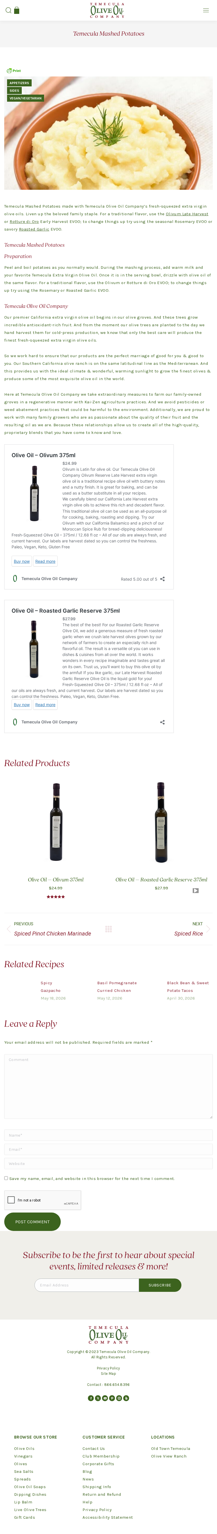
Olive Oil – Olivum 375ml (55, 880)
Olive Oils (24, 1448)
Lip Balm (23, 1502)
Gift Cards (24, 1517)
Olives (20, 1463)
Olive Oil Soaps (30, 1486)
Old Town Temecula (170, 1448)
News (88, 1479)
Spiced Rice (188, 929)
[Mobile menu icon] (206, 10)
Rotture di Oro (24, 221)
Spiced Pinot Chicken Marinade (52, 929)
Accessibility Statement (108, 1517)
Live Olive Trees (30, 1509)
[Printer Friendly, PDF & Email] (13, 72)
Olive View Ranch (168, 1456)
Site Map (108, 1373)
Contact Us (94, 1448)
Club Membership (101, 1456)
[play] (196, 890)
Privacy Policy (108, 1368)
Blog (87, 1471)
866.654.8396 (117, 1384)
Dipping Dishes (30, 1494)
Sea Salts (24, 1471)
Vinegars (23, 1456)
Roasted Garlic (34, 229)
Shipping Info (97, 1486)
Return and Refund (102, 1494)
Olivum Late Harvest (187, 213)
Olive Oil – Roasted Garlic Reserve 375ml (161, 880)
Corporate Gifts (98, 1463)
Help (87, 1502)
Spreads (22, 1479)
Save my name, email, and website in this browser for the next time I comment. (92, 1178)
